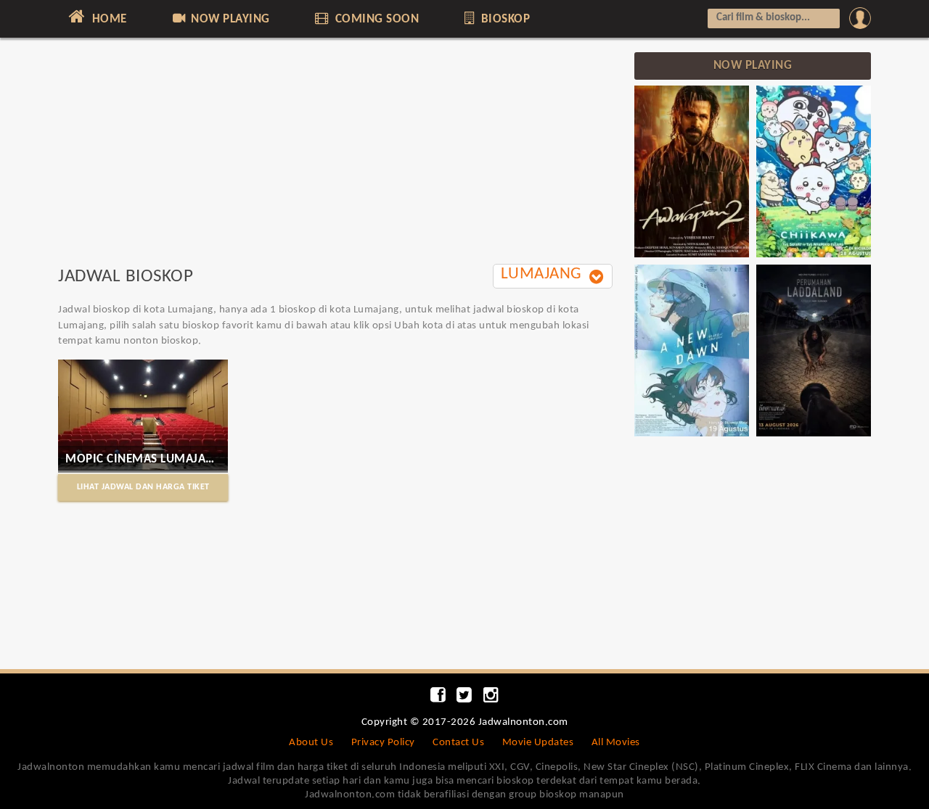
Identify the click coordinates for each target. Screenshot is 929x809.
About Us (311, 742)
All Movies (616, 742)
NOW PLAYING (229, 19)
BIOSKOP (504, 19)
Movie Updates (538, 742)
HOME (108, 19)
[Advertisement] (335, 153)
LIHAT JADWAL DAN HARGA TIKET (143, 487)
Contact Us (458, 742)
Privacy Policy (383, 742)
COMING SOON (375, 19)
